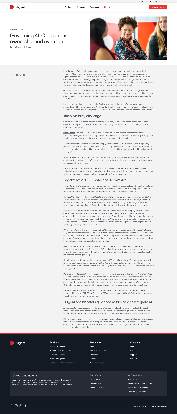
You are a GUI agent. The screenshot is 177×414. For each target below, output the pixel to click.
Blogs (22, 29)
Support (158, 1)
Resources (13, 29)
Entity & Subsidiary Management (62, 363)
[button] (69, 7)
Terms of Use (95, 379)
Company (148, 1)
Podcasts (94, 355)
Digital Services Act (97, 387)
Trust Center (132, 379)
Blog (92, 346)
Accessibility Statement (136, 391)
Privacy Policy (95, 375)
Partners (133, 359)
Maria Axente (69, 132)
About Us (133, 346)
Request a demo (158, 7)
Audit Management (57, 355)
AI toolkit (110, 324)
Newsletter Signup (97, 363)
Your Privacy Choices (135, 375)
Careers (133, 350)
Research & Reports (98, 350)
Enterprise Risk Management (61, 350)
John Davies (99, 104)
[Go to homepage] (17, 343)
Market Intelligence (57, 359)
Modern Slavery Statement (137, 387)
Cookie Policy (95, 383)
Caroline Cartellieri (71, 197)
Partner (140, 1)
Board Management (57, 346)
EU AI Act (137, 74)
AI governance (78, 74)
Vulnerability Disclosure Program (139, 383)
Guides (93, 359)
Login (165, 1)
